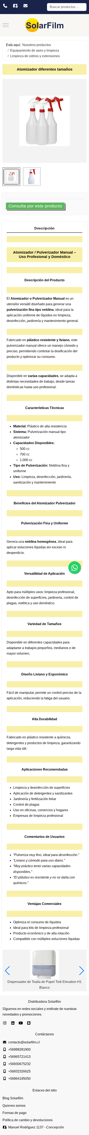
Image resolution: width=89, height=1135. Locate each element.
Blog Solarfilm (12, 1098)
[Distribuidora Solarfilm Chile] (44, 25)
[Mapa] (15, 6)
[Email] (25, 6)
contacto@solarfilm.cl (24, 1042)
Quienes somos (13, 1105)
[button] (7, 970)
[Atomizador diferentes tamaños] (44, 120)
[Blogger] (28, 1023)
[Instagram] (4, 1023)
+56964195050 (19, 1078)
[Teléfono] (5, 6)
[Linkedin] (13, 1023)
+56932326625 (19, 1071)
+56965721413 (19, 1056)
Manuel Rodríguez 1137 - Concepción (36, 1127)
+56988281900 (19, 1049)
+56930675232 (19, 1064)
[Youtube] (20, 1023)
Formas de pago (14, 1113)
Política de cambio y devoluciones (27, 1120)
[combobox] (67, 7)
